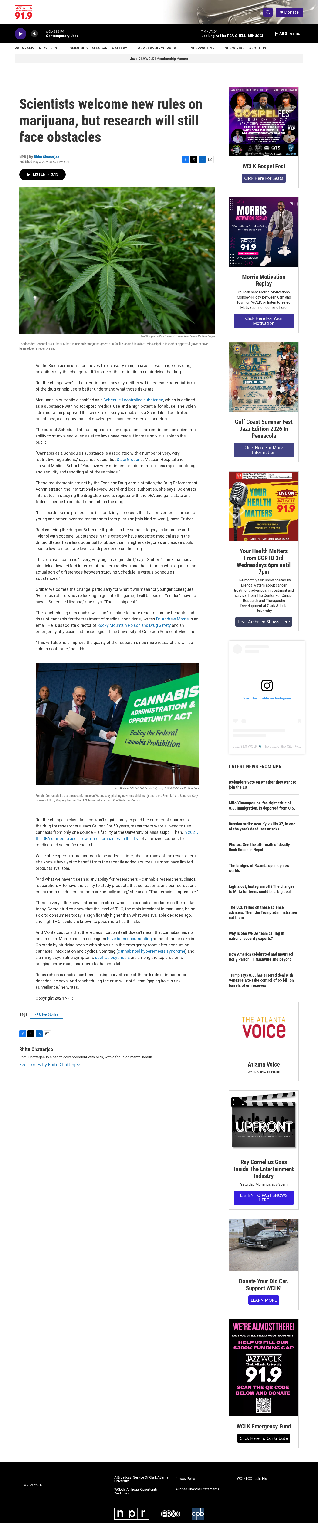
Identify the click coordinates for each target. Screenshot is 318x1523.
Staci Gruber (128, 459)
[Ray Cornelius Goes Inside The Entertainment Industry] (263, 1121)
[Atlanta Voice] (263, 1028)
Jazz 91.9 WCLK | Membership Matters (159, 59)
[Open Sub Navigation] (61, 48)
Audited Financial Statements (197, 1489)
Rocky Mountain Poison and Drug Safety (134, 625)
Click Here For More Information (263, 450)
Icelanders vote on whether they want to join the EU (262, 785)
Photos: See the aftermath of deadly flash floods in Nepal (259, 847)
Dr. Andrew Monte (172, 619)
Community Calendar (87, 48)
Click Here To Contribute (264, 1438)
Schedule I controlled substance (133, 399)
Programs (24, 48)
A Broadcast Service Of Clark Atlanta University (141, 1479)
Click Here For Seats (263, 178)
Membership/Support (157, 48)
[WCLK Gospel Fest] (263, 121)
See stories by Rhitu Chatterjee (49, 1064)
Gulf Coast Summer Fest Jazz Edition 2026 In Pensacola (264, 428)
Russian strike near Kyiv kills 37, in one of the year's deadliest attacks (262, 826)
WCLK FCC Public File (252, 1478)
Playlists (48, 48)
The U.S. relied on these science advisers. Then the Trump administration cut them (263, 912)
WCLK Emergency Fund (264, 1426)
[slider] (42, 33)
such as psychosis (112, 957)
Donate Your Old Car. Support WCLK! (263, 1285)
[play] (20, 33)
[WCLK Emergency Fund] (263, 1367)
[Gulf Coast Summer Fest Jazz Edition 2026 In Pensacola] (263, 377)
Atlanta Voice (264, 1064)
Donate (291, 12)
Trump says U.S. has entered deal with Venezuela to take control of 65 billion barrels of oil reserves (261, 980)
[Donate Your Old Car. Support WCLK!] (263, 1245)
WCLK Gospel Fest (263, 166)
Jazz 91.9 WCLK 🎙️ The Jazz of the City (262, 746)
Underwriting (201, 48)
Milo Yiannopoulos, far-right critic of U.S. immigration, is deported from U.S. (262, 806)
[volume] (34, 34)
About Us (257, 48)
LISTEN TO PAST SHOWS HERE (264, 1197)
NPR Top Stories (46, 1014)
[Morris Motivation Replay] (263, 232)
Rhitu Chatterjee (46, 156)
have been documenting (130, 938)
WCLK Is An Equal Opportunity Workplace (136, 1491)
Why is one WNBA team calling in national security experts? (256, 936)
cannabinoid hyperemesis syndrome (151, 951)
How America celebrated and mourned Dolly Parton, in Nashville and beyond (261, 957)
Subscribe (234, 48)
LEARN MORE (264, 1300)
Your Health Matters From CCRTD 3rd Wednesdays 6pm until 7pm (264, 561)
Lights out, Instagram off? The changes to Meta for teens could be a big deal (261, 889)
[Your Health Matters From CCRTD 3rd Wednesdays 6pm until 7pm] (263, 506)
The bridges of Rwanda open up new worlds (259, 868)
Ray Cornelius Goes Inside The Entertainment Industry (264, 1169)
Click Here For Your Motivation (263, 320)
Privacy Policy (186, 1478)
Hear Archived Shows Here (264, 621)
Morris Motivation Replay (263, 280)
